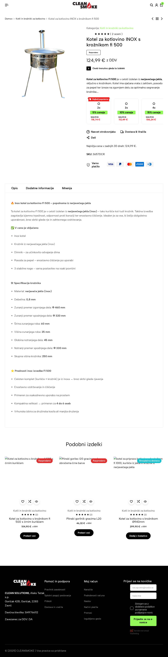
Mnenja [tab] (67, 188)
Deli (93, 137)
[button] (30, 502)
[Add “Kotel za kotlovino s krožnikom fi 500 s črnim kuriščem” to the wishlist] (23, 502)
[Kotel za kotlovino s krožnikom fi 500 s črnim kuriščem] (29, 481)
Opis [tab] (14, 188)
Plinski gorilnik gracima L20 (83, 518)
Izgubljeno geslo (92, 618)
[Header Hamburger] (7, 5)
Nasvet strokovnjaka (103, 131)
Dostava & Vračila (135, 131)
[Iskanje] (151, 5)
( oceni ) (116, 34)
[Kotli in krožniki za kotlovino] (157, 18)
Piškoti (48, 601)
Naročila (88, 589)
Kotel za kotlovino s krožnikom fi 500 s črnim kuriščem (29, 520)
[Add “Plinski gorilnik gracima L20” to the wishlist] (77, 502)
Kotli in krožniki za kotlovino (30, 19)
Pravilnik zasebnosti (54, 589)
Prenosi (88, 612)
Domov (8, 19)
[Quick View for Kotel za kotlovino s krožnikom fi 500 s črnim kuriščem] (37, 502)
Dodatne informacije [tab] (40, 188)
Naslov (87, 601)
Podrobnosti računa (94, 595)
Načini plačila (91, 607)
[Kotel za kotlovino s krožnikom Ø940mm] (152, 18)
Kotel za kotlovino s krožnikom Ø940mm (138, 520)
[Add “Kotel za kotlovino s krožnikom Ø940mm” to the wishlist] (131, 502)
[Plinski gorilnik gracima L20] (84, 481)
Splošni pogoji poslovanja (57, 595)
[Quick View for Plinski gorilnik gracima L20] (91, 502)
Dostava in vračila (53, 607)
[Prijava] (156, 5)
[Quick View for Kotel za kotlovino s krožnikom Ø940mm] (145, 502)
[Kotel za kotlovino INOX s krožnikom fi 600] (161, 18)
